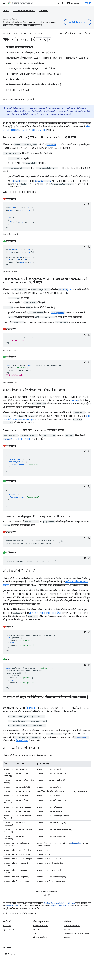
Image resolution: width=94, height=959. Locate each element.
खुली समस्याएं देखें (8, 930)
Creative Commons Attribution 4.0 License (59, 903)
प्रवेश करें (88, 3)
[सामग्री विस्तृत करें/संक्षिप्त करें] (34, 47)
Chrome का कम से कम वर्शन (47, 114)
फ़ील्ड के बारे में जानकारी (17, 439)
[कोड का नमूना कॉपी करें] (89, 204)
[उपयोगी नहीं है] (89, 33)
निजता (9, 948)
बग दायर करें (7, 926)
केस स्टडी (36, 930)
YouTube (67, 930)
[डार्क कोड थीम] (85, 204)
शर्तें (4, 948)
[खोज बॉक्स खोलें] (57, 2)
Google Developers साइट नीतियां (60, 906)
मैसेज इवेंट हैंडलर (22, 740)
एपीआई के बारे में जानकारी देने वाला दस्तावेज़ (52, 111)
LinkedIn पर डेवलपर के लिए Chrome (76, 933)
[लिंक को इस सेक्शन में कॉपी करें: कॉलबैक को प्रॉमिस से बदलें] (37, 571)
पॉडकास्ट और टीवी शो (40, 937)
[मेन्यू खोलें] (3, 3)
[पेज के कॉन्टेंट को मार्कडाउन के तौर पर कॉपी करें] (45, 40)
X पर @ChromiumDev (72, 926)
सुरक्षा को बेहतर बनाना (39, 130)
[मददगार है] (85, 33)
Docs (6, 10)
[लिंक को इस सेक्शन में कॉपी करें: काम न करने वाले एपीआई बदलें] (41, 748)
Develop (43, 10)
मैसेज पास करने (31, 708)
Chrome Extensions (24, 10)
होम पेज (5, 33)
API (65, 289)
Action (75, 400)
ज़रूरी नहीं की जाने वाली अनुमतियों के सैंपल (45, 613)
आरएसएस (67, 937)
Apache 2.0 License (12, 906)
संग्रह (34, 933)
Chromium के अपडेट (40, 926)
